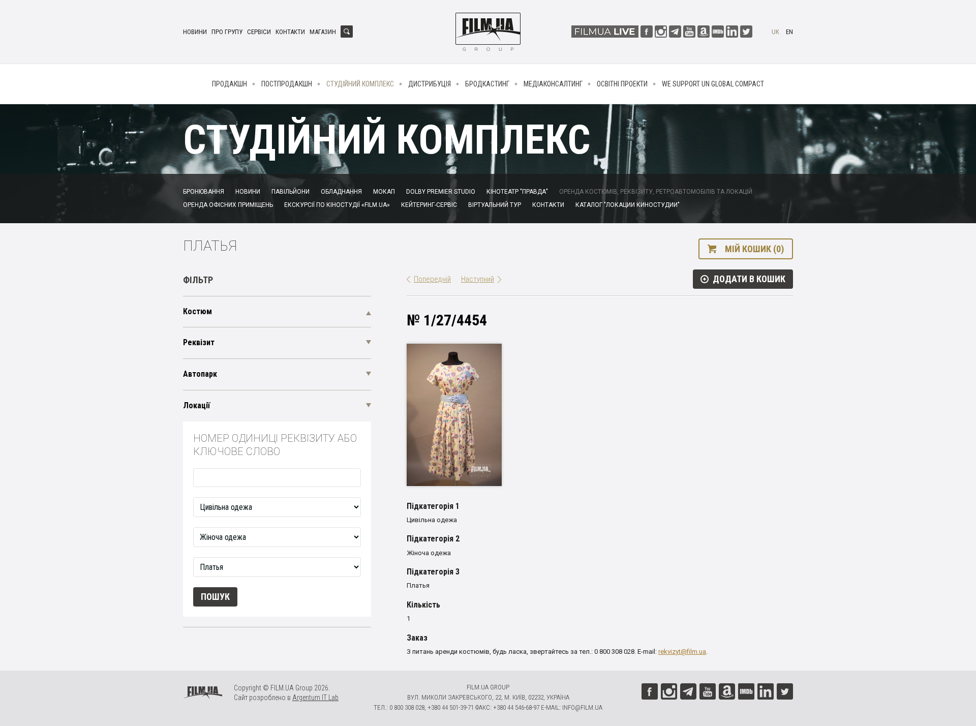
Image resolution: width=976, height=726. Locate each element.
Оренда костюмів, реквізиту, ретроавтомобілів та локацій (655, 191)
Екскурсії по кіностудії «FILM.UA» (337, 204)
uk (775, 32)
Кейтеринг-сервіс (429, 204)
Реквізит (199, 342)
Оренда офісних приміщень (228, 204)
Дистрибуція (429, 84)
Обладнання (341, 191)
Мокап (384, 191)
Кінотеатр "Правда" (517, 191)
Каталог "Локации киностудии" (627, 204)
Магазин (323, 32)
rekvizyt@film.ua (682, 651)
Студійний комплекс (360, 84)
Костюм (197, 311)
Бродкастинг (487, 84)
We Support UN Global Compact (713, 84)
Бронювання (203, 191)
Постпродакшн (286, 84)
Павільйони (290, 191)
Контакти (290, 32)
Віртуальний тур (494, 204)
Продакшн (229, 84)
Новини (195, 32)
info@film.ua (582, 707)
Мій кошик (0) (754, 249)
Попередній (432, 279)
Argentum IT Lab (315, 697)
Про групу (226, 32)
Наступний (477, 279)
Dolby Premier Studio (440, 191)
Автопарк (200, 374)
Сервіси (259, 32)
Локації (196, 405)
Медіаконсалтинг (553, 84)
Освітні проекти (622, 84)
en (789, 32)
